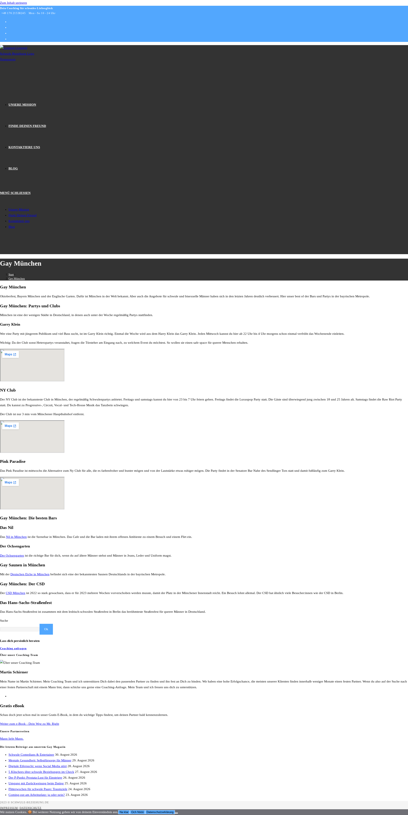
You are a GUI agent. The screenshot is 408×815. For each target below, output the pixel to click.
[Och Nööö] (176, 813)
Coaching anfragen (13, 648)
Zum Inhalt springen (13, 2)
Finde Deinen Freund (22, 215)
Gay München (16, 278)
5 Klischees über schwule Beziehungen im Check (41, 772)
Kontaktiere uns (19, 221)
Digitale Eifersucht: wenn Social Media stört (37, 766)
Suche (4, 620)
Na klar (124, 812)
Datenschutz (30, 807)
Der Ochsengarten (12, 555)
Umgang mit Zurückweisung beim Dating (36, 783)
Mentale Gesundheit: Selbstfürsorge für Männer (39, 760)
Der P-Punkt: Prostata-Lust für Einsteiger (35, 777)
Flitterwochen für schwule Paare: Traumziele (37, 789)
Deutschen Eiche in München (30, 574)
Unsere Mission (18, 209)
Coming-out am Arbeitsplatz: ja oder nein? (36, 794)
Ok (46, 629)
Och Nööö (137, 812)
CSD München (15, 593)
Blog (11, 226)
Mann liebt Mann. (12, 738)
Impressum (9, 807)
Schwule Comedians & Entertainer (31, 754)
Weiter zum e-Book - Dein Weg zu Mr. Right (29, 723)
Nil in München (16, 537)
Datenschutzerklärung (160, 812)
